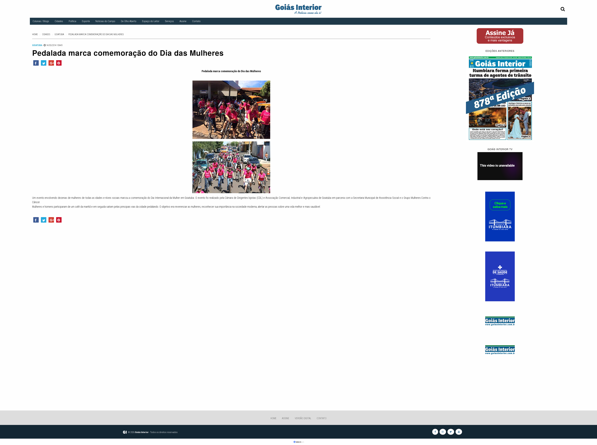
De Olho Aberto (128, 21)
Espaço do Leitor (150, 21)
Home (273, 418)
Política (72, 21)
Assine (183, 21)
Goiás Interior (142, 432)
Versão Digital (303, 418)
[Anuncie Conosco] (500, 320)
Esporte (86, 21)
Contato (196, 21)
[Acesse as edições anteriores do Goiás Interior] (500, 97)
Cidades (59, 21)
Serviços (169, 21)
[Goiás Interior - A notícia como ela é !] (298, 8)
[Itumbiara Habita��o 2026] (500, 216)
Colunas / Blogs (41, 21)
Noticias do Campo (105, 21)
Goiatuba (37, 45)
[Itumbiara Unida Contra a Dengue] (500, 276)
